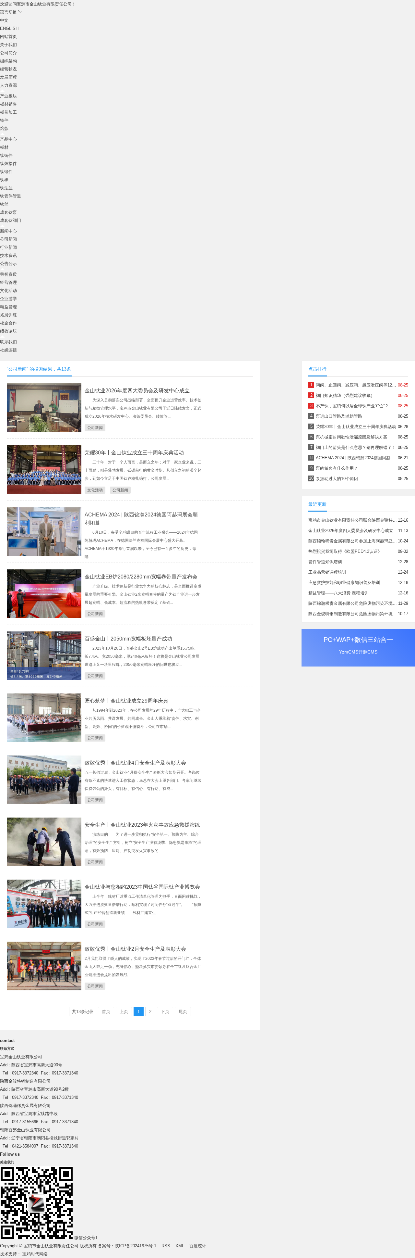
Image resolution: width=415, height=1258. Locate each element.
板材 (4, 147)
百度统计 (197, 1245)
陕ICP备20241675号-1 (135, 1245)
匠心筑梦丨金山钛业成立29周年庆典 (126, 701)
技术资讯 (8, 255)
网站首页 (8, 36)
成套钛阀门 (10, 220)
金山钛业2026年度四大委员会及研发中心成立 (137, 390)
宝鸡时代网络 (35, 1254)
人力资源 (8, 85)
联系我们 (8, 341)
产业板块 (8, 96)
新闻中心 (8, 231)
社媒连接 (8, 350)
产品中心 (8, 139)
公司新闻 (8, 239)
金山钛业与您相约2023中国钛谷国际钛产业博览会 (142, 887)
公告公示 (8, 263)
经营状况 (8, 69)
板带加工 (8, 112)
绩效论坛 (8, 331)
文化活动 (8, 290)
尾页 (183, 1011)
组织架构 (8, 60)
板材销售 (8, 104)
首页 (106, 1011)
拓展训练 (8, 314)
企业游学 (8, 298)
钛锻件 (6, 171)
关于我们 (8, 44)
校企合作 (8, 323)
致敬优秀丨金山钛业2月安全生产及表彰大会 (135, 949)
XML (179, 1245)
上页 (124, 1011)
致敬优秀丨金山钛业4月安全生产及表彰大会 (135, 763)
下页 (165, 1011)
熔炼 (4, 128)
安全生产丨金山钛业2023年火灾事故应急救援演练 (142, 825)
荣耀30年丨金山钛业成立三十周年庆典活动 (134, 452)
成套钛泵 (8, 212)
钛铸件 (6, 155)
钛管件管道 (10, 196)
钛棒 (4, 179)
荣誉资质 (8, 274)
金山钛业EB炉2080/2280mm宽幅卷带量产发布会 (141, 576)
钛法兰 (6, 187)
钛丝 (4, 204)
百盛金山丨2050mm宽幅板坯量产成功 (128, 639)
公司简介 (8, 52)
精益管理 (8, 306)
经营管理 (8, 282)
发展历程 (8, 77)
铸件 (4, 120)
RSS (165, 1245)
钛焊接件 (8, 163)
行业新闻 (8, 247)
